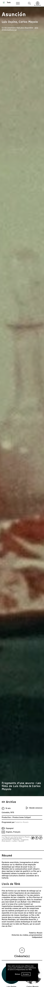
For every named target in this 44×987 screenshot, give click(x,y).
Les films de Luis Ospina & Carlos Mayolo (16, 837)
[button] (29, 3)
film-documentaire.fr (26, 30)
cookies (10, 968)
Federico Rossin (21, 822)
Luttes (14, 841)
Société (21, 841)
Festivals (16, 840)
